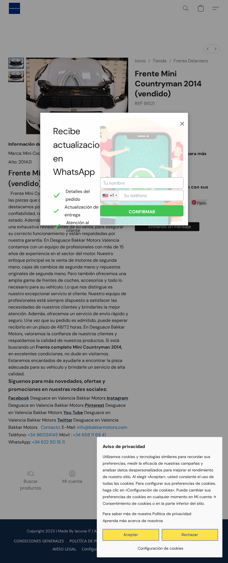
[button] (131, 535)
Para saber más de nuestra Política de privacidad (147, 513)
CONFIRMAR (142, 212)
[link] (160, 546)
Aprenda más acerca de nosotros (133, 520)
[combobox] (109, 195)
